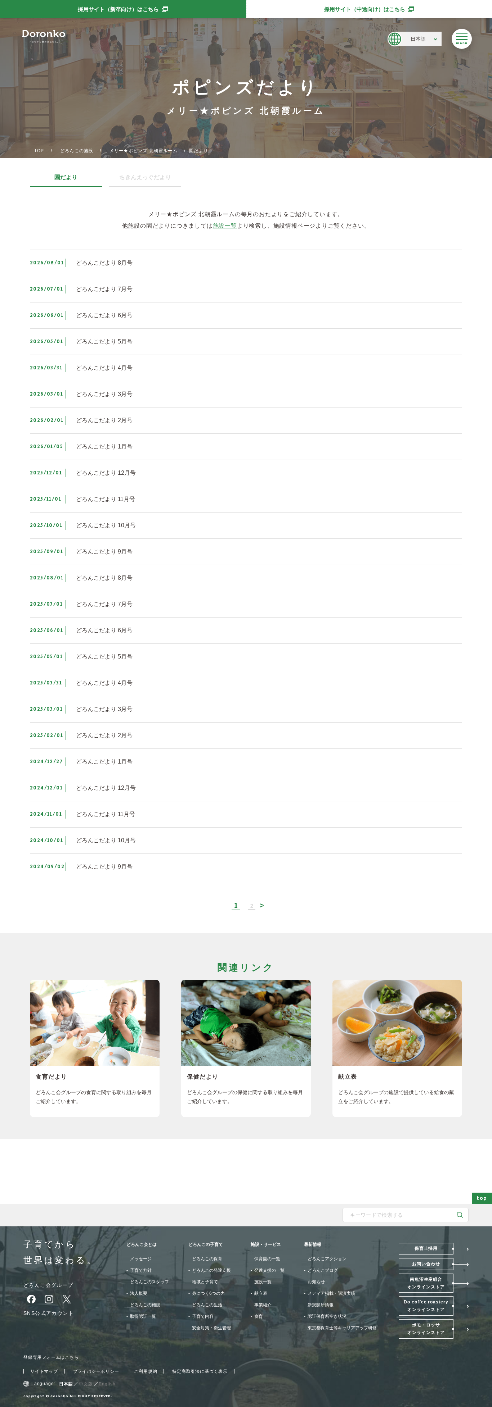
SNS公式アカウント (48, 1313)
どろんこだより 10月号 (106, 525)
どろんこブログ (323, 1270)
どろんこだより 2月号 (104, 420)
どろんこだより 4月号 (104, 368)
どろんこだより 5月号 (104, 341)
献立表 (260, 1293)
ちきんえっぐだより (145, 177)
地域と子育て (205, 1281)
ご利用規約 (145, 1371)
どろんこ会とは (141, 1244)
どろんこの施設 (76, 150)
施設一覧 (225, 226)
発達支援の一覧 (269, 1270)
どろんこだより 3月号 (104, 394)
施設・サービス (266, 1244)
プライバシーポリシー (96, 1371)
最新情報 (312, 1244)
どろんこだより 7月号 (104, 289)
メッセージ (141, 1258)
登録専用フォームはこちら (51, 1357)
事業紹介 (263, 1304)
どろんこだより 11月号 (105, 499)
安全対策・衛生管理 (211, 1327)
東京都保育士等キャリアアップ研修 (342, 1327)
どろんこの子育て (205, 1244)
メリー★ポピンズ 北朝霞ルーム (143, 150)
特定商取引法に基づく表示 (200, 1371)
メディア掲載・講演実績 (331, 1293)
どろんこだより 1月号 (104, 446)
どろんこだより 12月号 (106, 473)
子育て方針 (141, 1270)
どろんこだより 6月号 (104, 315)
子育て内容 (203, 1316)
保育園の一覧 (267, 1258)
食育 (258, 1316)
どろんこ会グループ (48, 1285)
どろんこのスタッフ (149, 1281)
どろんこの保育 (207, 1258)
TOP (39, 150)
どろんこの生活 (207, 1304)
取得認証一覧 (143, 1316)
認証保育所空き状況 (327, 1316)
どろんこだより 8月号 (104, 263)
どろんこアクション (327, 1258)
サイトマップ (44, 1371)
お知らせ (316, 1281)
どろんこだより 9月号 (104, 551)
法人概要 (138, 1293)
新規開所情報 (321, 1304)
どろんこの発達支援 (211, 1270)
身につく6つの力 (208, 1293)
